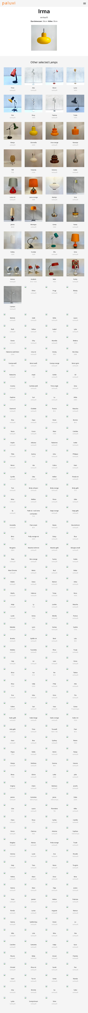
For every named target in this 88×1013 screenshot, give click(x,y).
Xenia (33, 616)
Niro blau (75, 352)
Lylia (75, 329)
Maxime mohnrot (33, 548)
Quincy (33, 454)
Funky (75, 279)
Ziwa (12, 559)
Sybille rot (33, 638)
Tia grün (75, 865)
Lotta (54, 774)
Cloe (12, 809)
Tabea (75, 672)
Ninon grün (75, 363)
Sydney (54, 740)
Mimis (33, 570)
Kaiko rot (75, 718)
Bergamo (13, 548)
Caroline (12, 945)
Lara (54, 661)
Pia (75, 695)
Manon (54, 582)
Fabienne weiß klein (12, 352)
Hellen (54, 477)
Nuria (12, 431)
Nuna (54, 865)
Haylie (13, 443)
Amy (12, 990)
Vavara (75, 763)
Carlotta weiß (33, 386)
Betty (33, 956)
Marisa (75, 911)
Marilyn (54, 197)
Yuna (12, 899)
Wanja (13, 763)
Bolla (54, 318)
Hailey (13, 252)
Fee (75, 967)
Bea (33, 740)
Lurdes (54, 604)
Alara (33, 877)
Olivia (33, 291)
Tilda (12, 454)
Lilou (54, 454)
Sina (75, 197)
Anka (75, 582)
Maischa (75, 409)
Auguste (54, 911)
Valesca (33, 593)
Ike (54, 672)
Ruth (12, 329)
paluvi (9, 3)
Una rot (33, 352)
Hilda (75, 397)
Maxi (54, 431)
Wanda (75, 979)
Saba (75, 990)
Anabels (33, 279)
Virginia (12, 786)
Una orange (54, 142)
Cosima (12, 386)
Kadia (75, 559)
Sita (75, 933)
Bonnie (75, 420)
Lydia (12, 1001)
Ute (33, 465)
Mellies (33, 499)
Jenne (12, 224)
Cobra (54, 465)
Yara (54, 707)
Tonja (54, 593)
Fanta (75, 224)
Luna (75, 88)
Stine (54, 1001)
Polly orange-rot (33, 536)
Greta (54, 224)
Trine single (54, 386)
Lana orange (33, 197)
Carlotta (75, 431)
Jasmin (33, 899)
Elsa (12, 420)
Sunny (54, 559)
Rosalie (75, 854)
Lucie (33, 854)
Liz (33, 661)
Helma (13, 877)
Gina (75, 252)
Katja (54, 945)
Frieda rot (75, 477)
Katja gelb (75, 511)
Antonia (54, 831)
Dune (54, 420)
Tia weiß (54, 729)
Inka (33, 695)
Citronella (33, 142)
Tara (33, 865)
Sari (33, 707)
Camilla (75, 820)
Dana (33, 582)
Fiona (54, 499)
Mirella (54, 616)
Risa (75, 536)
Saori (12, 979)
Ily (12, 511)
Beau (12, 774)
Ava (54, 854)
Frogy (54, 291)
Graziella (13, 525)
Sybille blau (33, 922)
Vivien (54, 922)
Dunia (12, 341)
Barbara (54, 786)
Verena (12, 854)
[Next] (53, 37)
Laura (75, 318)
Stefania (33, 763)
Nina (75, 877)
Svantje (33, 252)
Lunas (34, 911)
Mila (12, 933)
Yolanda (33, 170)
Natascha (12, 375)
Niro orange (33, 559)
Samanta (33, 945)
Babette (12, 627)
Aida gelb (13, 729)
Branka (12, 638)
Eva (12, 695)
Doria (75, 661)
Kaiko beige (33, 718)
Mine (12, 499)
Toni (12, 488)
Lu (54, 397)
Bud (54, 570)
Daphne (12, 397)
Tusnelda (33, 650)
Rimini (75, 740)
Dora (54, 877)
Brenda (33, 990)
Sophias (75, 831)
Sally (33, 684)
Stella (33, 752)
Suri (33, 397)
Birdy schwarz (33, 488)
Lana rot (12, 197)
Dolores (54, 170)
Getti (33, 318)
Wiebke (12, 650)
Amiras (12, 279)
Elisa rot (33, 967)
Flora (54, 650)
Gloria (34, 774)
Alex (33, 88)
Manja (13, 142)
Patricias (75, 899)
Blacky (75, 291)
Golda (54, 375)
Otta (33, 477)
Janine (13, 797)
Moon (54, 88)
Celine (13, 707)
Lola (33, 933)
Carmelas (33, 797)
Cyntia (54, 820)
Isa (33, 672)
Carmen (12, 307)
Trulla (75, 115)
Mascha (75, 604)
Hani (75, 465)
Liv (75, 922)
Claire (33, 786)
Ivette (75, 170)
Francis (54, 409)
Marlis (13, 593)
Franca (75, 616)
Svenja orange (54, 363)
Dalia (75, 797)
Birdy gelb (75, 488)
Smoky (54, 352)
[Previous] (35, 37)
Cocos (34, 431)
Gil (75, 375)
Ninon (12, 465)
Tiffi (12, 170)
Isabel (54, 329)
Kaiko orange (54, 718)
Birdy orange (54, 488)
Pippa (12, 752)
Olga (54, 888)
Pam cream (33, 525)
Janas (54, 797)
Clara (12, 820)
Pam (75, 729)
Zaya (33, 420)
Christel (12, 967)
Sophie (75, 627)
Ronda (12, 911)
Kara (12, 740)
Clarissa (33, 831)
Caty (12, 661)
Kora (54, 695)
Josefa (75, 786)
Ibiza (12, 672)
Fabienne (54, 443)
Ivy (54, 990)
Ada (75, 684)
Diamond (13, 409)
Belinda (12, 318)
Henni (54, 752)
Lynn (33, 627)
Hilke (75, 809)
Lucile (12, 616)
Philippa (75, 454)
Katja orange (54, 511)
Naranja (75, 142)
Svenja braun (33, 1001)
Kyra (75, 945)
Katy (12, 865)
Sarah (54, 967)
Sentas (54, 627)
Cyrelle (12, 477)
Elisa (12, 684)
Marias (33, 843)
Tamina (54, 115)
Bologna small (75, 548)
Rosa (33, 820)
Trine (12, 88)
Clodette (33, 409)
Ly (33, 604)
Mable (13, 582)
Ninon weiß (33, 363)
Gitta (75, 499)
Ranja (75, 752)
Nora (75, 593)
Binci (12, 536)
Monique (33, 224)
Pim (12, 115)
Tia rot (33, 979)
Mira (54, 933)
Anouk (54, 956)
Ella (54, 252)
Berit (54, 638)
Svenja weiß (13, 363)
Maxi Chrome (12, 570)
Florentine (54, 809)
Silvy (33, 341)
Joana (75, 888)
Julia (75, 774)
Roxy (33, 115)
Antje (12, 604)
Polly (54, 684)
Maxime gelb (54, 548)
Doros (13, 831)
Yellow (33, 329)
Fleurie (12, 956)
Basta (54, 525)
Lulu (75, 638)
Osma (75, 707)
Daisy (54, 536)
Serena (54, 763)
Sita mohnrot (75, 525)
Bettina (75, 341)
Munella (54, 341)
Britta (75, 570)
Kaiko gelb (12, 718)
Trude (75, 843)
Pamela (75, 956)
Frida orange (54, 843)
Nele (54, 279)
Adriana (33, 443)
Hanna (12, 888)
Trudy (75, 650)
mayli (33, 375)
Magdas (12, 843)
